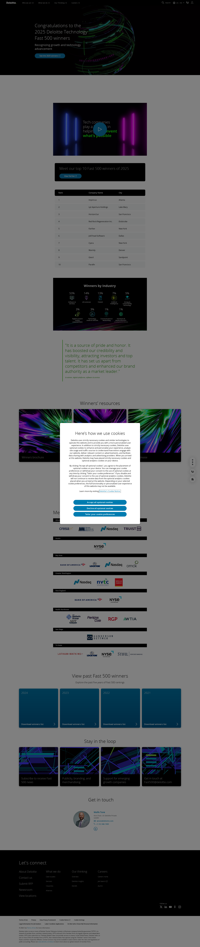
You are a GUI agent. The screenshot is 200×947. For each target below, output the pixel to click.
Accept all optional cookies (100, 502)
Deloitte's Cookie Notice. (110, 491)
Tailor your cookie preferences (100, 514)
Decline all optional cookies (100, 508)
